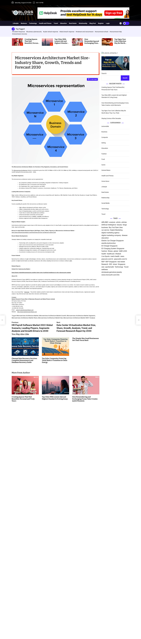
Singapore (121, 264)
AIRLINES (104, 222)
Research (104, 264)
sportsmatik (109, 267)
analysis (112, 222)
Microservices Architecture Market (28, 315)
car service (105, 230)
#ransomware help (116, 31)
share (115, 264)
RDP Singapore (111, 262)
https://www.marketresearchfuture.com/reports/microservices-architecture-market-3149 (34, 232)
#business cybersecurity (34, 31)
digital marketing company (111, 235)
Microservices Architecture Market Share (24, 318)
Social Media (105, 203)
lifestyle (118, 254)
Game (103, 165)
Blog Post (92, 23)
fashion (104, 251)
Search (104, 74)
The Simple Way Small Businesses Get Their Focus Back (85, 339)
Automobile (105, 126)
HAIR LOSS (123, 251)
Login (108, 23)
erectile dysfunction (108, 243)
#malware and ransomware (85, 31)
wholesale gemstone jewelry (111, 272)
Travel (56, 23)
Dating (103, 143)
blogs (125, 225)
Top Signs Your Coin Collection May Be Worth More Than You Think (120, 43)
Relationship (83, 23)
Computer (104, 137)
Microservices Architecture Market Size (50, 318)
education (105, 238)
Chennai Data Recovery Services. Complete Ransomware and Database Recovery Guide (24, 360)
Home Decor (105, 181)
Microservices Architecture (20, 170)
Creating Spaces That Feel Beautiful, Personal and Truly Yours (32, 42)
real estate (121, 262)
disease (124, 235)
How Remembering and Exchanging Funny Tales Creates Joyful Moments (91, 43)
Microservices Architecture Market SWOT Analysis (79, 318)
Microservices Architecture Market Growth (52, 315)
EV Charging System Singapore (112, 248)
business (104, 227)
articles (124, 222)
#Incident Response (18, 31)
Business (24, 23)
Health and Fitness (45, 23)
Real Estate (73, 23)
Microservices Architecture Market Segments (81, 315)
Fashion (104, 154)
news (122, 256)
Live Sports (105, 256)
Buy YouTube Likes (116, 227)
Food (103, 159)
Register (101, 23)
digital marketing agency (110, 233)
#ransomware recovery (19, 34)
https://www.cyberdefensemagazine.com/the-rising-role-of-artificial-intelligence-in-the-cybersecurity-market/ (41, 272)
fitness (110, 251)
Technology (33, 23)
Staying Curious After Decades (111, 118)
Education (63, 23)
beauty (119, 225)
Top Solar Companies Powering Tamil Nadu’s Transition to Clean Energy (54, 360)
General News (105, 170)
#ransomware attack (102, 31)
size (102, 267)
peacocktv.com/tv (120, 259)
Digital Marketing (116, 230)
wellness (104, 270)
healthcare (110, 254)
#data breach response (67, 31)
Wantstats (26, 292)
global (116, 251)
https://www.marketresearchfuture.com (27, 311)
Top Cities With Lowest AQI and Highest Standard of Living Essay (61, 42)
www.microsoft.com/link (110, 275)
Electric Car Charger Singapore (112, 241)
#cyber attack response (50, 31)
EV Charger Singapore (109, 246)
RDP (103, 262)
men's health (115, 256)
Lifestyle (16, 23)
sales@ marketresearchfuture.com (24, 310)
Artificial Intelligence (108, 225)
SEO (110, 264)
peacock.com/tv (107, 259)
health (103, 254)
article (118, 222)
